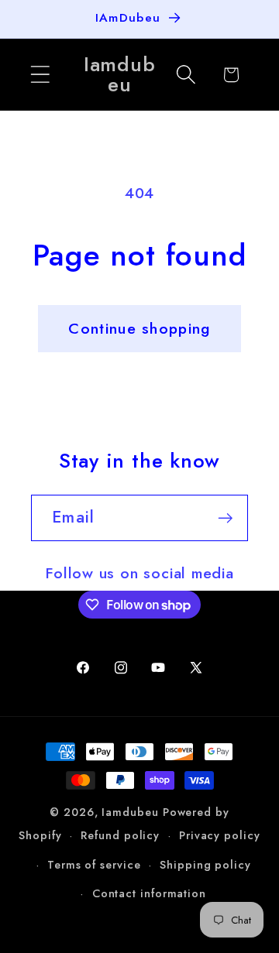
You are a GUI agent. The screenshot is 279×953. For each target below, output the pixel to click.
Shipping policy (205, 864)
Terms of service (94, 864)
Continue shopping (139, 328)
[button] (40, 75)
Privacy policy (219, 835)
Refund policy (120, 835)
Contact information (149, 893)
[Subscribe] (225, 518)
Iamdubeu (130, 812)
